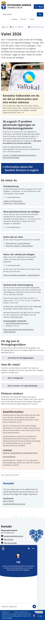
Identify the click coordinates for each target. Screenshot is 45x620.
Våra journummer (10, 543)
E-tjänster (24, 19)
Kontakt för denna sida (37, 27)
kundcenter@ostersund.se (14, 504)
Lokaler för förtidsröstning (12, 201)
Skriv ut (14, 27)
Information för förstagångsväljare (21, 358)
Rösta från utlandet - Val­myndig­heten (19, 246)
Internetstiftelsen (9, 457)
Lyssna (6, 27)
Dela (21, 27)
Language (14, 19)
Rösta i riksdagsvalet (15, 378)
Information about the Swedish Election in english (22, 168)
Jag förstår (38, 612)
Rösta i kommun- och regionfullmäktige (22, 386)
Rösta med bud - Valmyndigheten (18, 243)
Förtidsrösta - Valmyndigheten (14, 203)
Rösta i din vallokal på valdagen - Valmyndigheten (21, 275)
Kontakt (32, 19)
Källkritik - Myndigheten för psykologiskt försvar (20, 453)
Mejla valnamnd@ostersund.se (17, 323)
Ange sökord (7, 14)
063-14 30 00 (8, 501)
